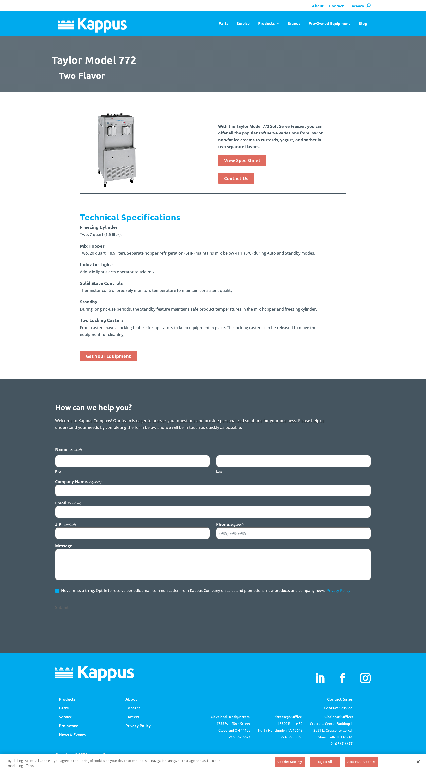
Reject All (325, 761)
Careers (356, 5)
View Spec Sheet (242, 160)
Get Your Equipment (108, 356)
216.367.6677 (342, 743)
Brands (293, 23)
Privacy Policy (338, 590)
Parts (223, 23)
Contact (336, 5)
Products (266, 23)
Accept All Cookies (361, 761)
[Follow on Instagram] (365, 678)
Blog (362, 23)
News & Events (72, 734)
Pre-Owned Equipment (329, 23)
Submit (62, 607)
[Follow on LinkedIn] (320, 678)
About (318, 5)
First (58, 471)
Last (219, 471)
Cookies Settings (289, 761)
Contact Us (236, 178)
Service (243, 23)
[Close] (418, 761)
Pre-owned (69, 725)
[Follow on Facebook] (342, 678)
